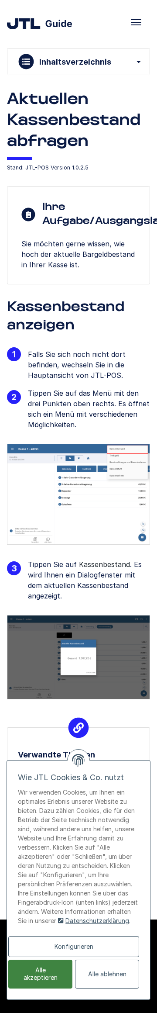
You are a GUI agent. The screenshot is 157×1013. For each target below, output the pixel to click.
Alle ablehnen (107, 974)
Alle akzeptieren (41, 973)
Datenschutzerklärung (97, 920)
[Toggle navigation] (136, 22)
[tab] (78, 61)
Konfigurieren (74, 946)
